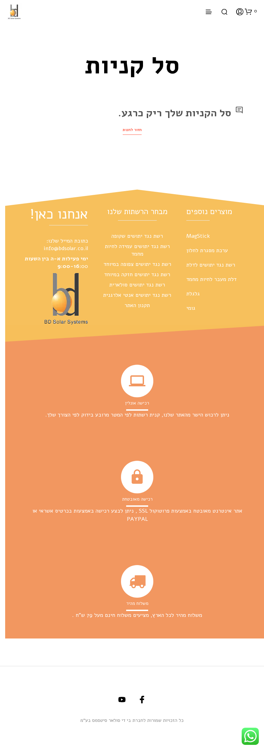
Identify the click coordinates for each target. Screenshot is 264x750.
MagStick (198, 236)
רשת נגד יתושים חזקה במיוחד (137, 274)
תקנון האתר (137, 305)
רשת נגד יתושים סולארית (137, 285)
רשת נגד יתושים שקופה (137, 236)
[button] (251, 11)
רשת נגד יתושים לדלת (210, 265)
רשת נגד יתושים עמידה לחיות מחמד (137, 250)
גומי (190, 308)
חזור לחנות (132, 129)
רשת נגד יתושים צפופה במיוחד (137, 264)
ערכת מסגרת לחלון (207, 250)
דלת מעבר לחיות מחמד (211, 279)
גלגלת (193, 293)
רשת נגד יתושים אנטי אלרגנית (137, 295)
